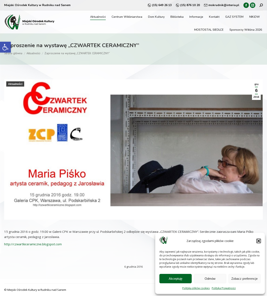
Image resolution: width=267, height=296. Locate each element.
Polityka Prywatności (224, 288)
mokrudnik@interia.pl (223, 5)
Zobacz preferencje (244, 278)
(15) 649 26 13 (162, 5)
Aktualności (15, 84)
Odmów (210, 278)
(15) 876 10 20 (190, 5)
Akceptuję (175, 278)
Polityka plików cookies (196, 288)
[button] (5, 47)
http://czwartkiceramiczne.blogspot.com (33, 244)
